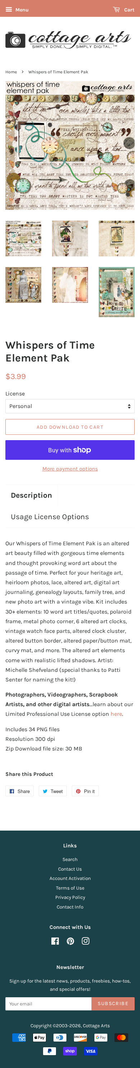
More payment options (70, 469)
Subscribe (113, 1003)
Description (31, 495)
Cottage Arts (96, 1025)
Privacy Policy (70, 897)
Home (11, 71)
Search (70, 859)
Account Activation (70, 878)
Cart (129, 10)
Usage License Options (50, 516)
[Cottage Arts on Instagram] (85, 942)
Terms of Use (70, 888)
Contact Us (70, 869)
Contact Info (70, 907)
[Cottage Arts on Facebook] (55, 942)
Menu (21, 10)
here (116, 713)
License (15, 393)
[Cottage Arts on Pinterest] (70, 942)
